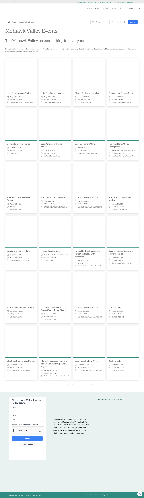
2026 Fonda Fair (116, 307)
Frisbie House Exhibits (50, 251)
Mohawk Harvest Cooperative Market (56, 376)
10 (88, 384)
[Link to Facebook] (12, 1)
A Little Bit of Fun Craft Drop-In (20, 307)
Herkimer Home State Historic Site (123, 156)
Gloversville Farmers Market (87, 93)
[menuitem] (91, 2)
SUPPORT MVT (119, 2)
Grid (123, 22)
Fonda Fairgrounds (118, 316)
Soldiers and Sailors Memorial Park (55, 206)
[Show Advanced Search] (112, 22)
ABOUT (109, 2)
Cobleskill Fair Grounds (119, 209)
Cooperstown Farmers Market (121, 93)
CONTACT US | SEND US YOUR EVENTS (91, 2)
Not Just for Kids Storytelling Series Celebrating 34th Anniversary (87, 254)
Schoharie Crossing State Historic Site (90, 266)
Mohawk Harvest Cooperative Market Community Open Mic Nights (54, 364)
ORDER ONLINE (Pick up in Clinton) (22, 102)
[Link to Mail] (3, 1)
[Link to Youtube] (6, 1)
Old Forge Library (16, 316)
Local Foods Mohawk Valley (19, 93)
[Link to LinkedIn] (16, 1)
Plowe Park (13, 153)
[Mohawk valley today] (18, 8)
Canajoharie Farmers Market (19, 251)
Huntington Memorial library (87, 153)
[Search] (139, 8)
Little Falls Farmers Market (52, 93)
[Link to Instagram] (9, 1)
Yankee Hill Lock (15, 209)
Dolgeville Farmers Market (18, 143)
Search (132, 22)
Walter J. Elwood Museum (52, 156)
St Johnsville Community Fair (53, 197)
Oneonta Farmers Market (85, 143)
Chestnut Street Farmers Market (20, 361)
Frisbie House (48, 260)
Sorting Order (117, 22)
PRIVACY (130, 2)
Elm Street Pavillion (84, 102)
